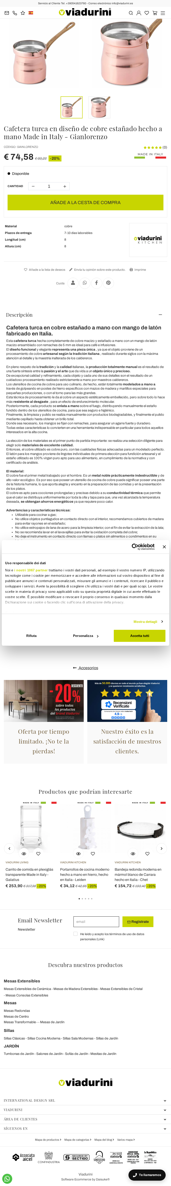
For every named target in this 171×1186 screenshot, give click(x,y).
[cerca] (130, 12)
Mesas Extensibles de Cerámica (27, 989)
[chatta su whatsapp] (7, 1179)
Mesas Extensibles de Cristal (121, 989)
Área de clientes (20, 1119)
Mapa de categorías (77, 1139)
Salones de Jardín (49, 1054)
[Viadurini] (85, 11)
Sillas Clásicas (14, 1038)
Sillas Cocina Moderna (43, 1038)
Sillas (9, 1030)
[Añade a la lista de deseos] (38, 853)
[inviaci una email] (6, 12)
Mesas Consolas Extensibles (27, 995)
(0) (164, 147)
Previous (9, 848)
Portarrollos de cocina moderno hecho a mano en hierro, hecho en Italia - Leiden (84, 875)
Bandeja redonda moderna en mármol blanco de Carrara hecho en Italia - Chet (138, 875)
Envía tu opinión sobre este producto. (99, 269)
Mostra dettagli (145, 622)
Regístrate (140, 922)
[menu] (163, 12)
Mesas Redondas (17, 1010)
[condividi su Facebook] (96, 283)
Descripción (19, 314)
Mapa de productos (47, 1139)
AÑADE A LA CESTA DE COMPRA (85, 202)
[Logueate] (138, 12)
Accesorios (88, 668)
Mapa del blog (103, 1139)
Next (161, 848)
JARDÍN (11, 1046)
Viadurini (13, 1109)
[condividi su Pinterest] (108, 283)
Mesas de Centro (16, 1016)
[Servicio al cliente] (14, 12)
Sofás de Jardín (76, 1054)
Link (100, 939)
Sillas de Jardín (107, 1038)
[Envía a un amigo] (73, 283)
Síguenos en (16, 1128)
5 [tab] (95, 902)
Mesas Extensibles (22, 981)
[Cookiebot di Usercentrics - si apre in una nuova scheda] (135, 546)
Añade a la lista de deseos (46, 269)
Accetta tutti (139, 636)
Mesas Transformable (20, 1022)
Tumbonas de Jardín (19, 1054)
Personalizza (83, 636)
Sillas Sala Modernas (78, 1038)
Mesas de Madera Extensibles (75, 989)
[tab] (85, 314)
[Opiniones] (22, 12)
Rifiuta (31, 636)
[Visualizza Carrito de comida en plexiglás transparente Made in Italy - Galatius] (23, 853)
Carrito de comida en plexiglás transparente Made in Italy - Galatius (29, 875)
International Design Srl (29, 1100)
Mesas (10, 1003)
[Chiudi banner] (164, 546)
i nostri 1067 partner (31, 570)
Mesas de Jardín (52, 1022)
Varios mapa (125, 1139)
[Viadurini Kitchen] (148, 240)
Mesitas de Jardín (103, 1054)
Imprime (140, 269)
